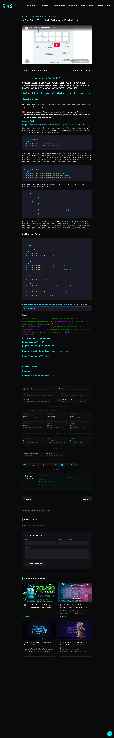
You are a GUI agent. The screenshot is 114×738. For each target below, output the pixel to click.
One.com (26, 371)
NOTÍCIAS (101, 6)
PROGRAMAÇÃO (44, 6)
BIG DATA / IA (72, 6)
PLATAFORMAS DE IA (59, 6)
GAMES (83, 6)
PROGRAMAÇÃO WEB (31, 6)
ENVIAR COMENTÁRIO (35, 564)
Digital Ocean (29, 366)
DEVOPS (91, 6)
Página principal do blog (34, 342)
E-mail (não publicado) (65, 539)
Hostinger (27, 361)
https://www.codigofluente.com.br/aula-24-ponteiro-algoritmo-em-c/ (55, 125)
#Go (48, 510)
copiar (52, 481)
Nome (26, 539)
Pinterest (68, 351)
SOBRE (108, 6)
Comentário (28, 547)
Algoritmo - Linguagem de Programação (36, 16)
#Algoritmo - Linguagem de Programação (34, 510)
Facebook (59, 346)
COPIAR (88, 137)
